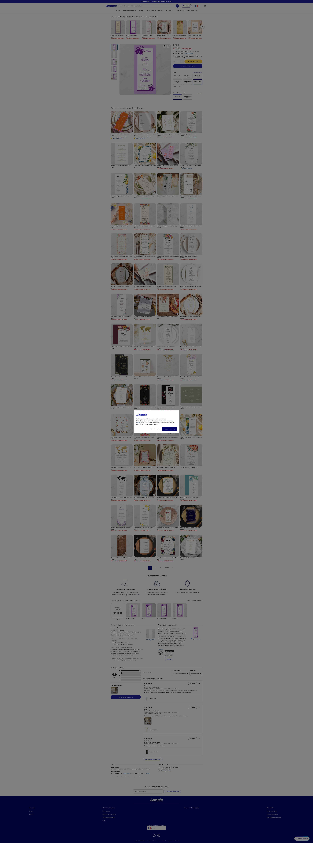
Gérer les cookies (155, 429)
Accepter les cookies (169, 429)
